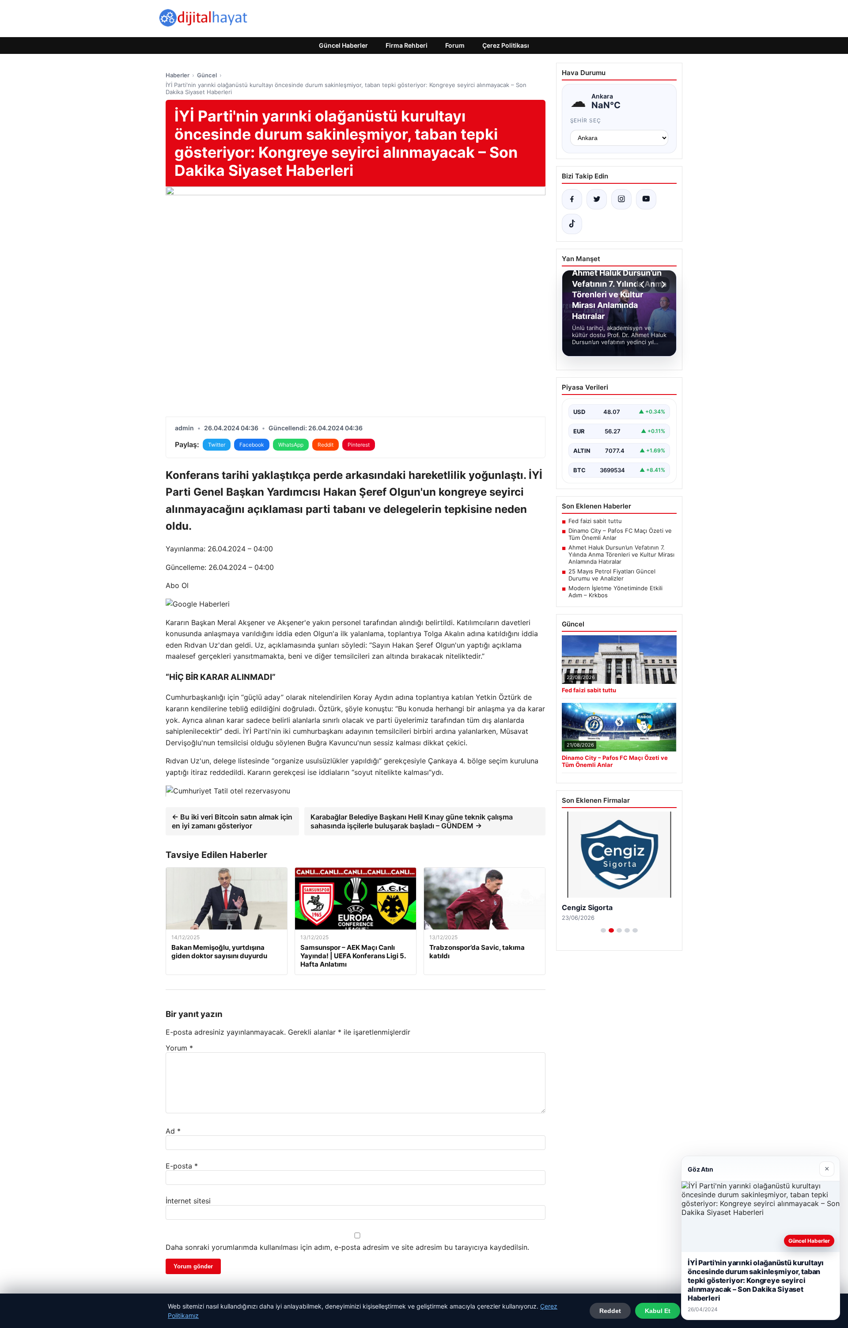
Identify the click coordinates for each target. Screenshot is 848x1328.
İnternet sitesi (188, 1200)
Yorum (179, 1047)
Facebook (251, 444)
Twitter (216, 444)
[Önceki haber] (643, 284)
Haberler (177, 75)
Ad (173, 1131)
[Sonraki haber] (662, 284)
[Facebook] (572, 199)
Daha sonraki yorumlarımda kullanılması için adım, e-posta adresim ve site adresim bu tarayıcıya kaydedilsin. (347, 1247)
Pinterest (359, 444)
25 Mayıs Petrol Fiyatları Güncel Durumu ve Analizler (611, 575)
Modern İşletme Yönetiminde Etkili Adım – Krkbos (615, 591)
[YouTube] (646, 199)
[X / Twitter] (597, 199)
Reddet (610, 1310)
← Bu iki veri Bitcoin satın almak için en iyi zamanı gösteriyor (232, 821)
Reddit (325, 444)
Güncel (207, 75)
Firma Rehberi (407, 45)
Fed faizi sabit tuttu (595, 520)
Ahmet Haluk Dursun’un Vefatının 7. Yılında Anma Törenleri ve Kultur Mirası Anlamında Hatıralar (621, 554)
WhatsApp (290, 444)
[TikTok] (572, 224)
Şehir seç (586, 120)
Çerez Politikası (505, 45)
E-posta (182, 1165)
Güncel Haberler (343, 45)
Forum (455, 45)
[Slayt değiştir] (603, 930)
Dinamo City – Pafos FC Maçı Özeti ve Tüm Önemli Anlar (620, 534)
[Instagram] (621, 199)
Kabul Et (657, 1310)
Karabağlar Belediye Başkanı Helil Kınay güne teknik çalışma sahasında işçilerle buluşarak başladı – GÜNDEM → (411, 821)
